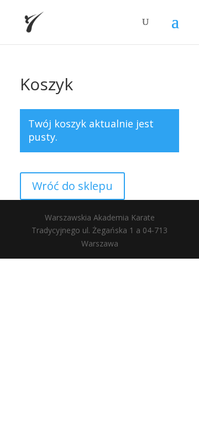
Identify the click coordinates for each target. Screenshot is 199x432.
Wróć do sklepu (72, 185)
